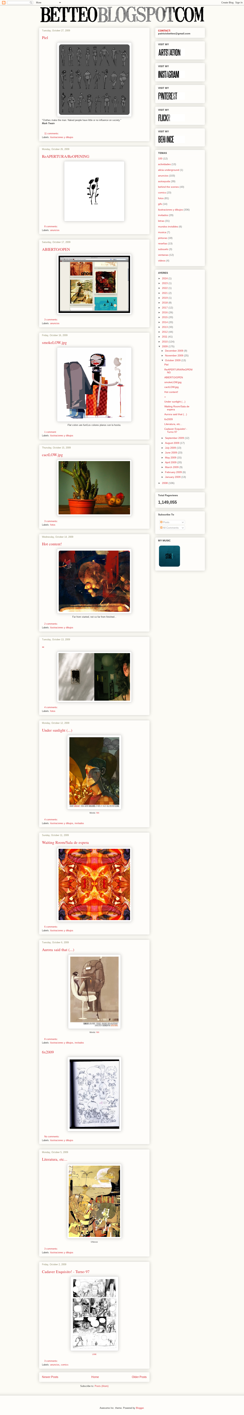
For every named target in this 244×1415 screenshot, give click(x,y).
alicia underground (168, 169)
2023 (165, 283)
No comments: (52, 1136)
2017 (165, 307)
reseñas (162, 243)
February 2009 (174, 472)
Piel (45, 37)
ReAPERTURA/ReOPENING (65, 156)
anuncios (54, 230)
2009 (165, 346)
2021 (165, 293)
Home (95, 1376)
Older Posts (139, 1376)
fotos (52, 524)
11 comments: (52, 133)
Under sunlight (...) (57, 730)
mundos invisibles (168, 226)
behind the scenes (168, 186)
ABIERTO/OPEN (56, 249)
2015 (165, 317)
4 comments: (51, 707)
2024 (165, 278)
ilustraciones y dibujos (61, 137)
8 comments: (51, 226)
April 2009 (171, 462)
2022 (165, 288)
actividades (164, 164)
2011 (165, 336)
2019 (165, 297)
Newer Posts (50, 1376)
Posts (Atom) (101, 1386)
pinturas (162, 238)
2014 (165, 322)
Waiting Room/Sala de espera (65, 842)
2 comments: (51, 623)
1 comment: (50, 432)
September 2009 (175, 438)
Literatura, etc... (54, 1159)
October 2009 (173, 360)
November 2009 (174, 355)
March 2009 (172, 467)
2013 (165, 327)
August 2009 (172, 443)
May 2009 (171, 457)
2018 (165, 302)
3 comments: (51, 319)
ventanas (163, 254)
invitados (79, 823)
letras (161, 220)
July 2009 (171, 447)
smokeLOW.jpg (54, 342)
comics (64, 1364)
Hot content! (52, 543)
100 (160, 158)
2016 (165, 312)
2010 (165, 341)
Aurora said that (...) (58, 949)
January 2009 (173, 477)
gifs (160, 203)
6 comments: (51, 926)
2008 (165, 483)
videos (161, 260)
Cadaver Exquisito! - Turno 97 (65, 1271)
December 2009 (174, 350)
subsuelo (163, 249)
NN (97, 813)
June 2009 (171, 452)
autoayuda (164, 181)
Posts (165, 522)
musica (162, 232)
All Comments (170, 527)
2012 (165, 331)
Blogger (140, 1408)
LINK (94, 1354)
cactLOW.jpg (52, 454)
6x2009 (48, 1052)
